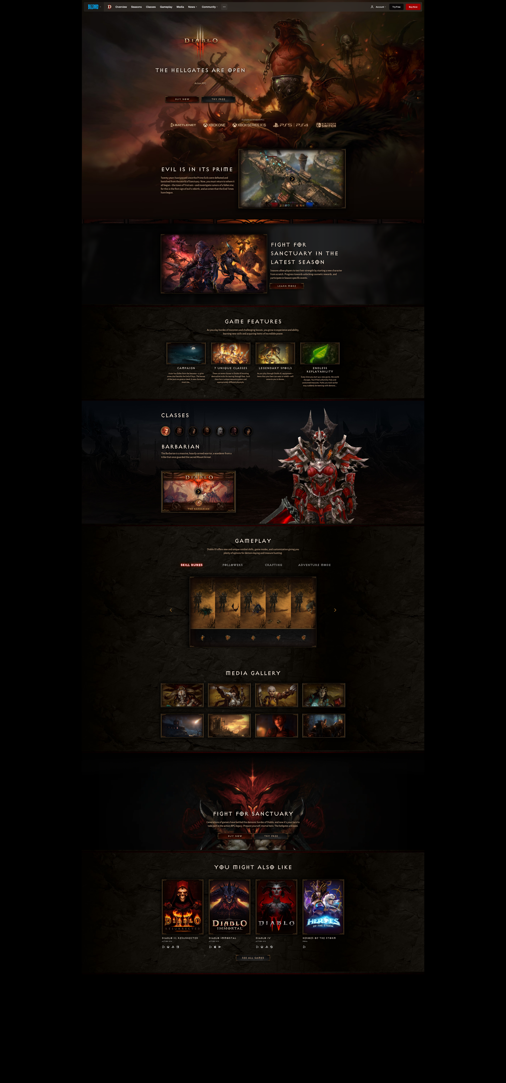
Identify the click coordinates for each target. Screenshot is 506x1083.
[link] (183, 125)
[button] (413, 7)
